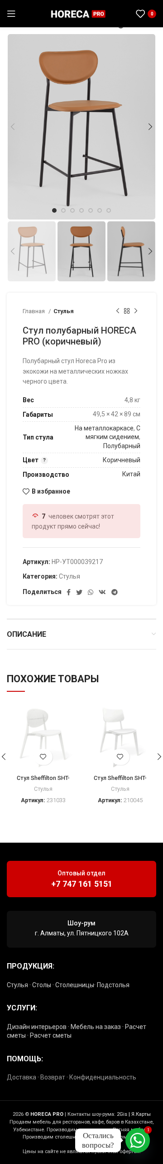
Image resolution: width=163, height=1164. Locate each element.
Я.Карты (141, 1114)
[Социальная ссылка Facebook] (68, 592)
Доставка (21, 1077)
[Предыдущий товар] (117, 311)
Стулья (63, 311)
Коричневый (121, 460)
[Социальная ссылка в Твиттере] (79, 592)
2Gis (122, 1114)
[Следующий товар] (135, 311)
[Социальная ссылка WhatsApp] (120, 14)
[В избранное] (43, 757)
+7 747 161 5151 (81, 884)
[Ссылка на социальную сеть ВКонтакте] (102, 592)
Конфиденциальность (102, 1077)
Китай (131, 474)
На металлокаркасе (104, 428)
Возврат (52, 1077)
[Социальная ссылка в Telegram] (121, 25)
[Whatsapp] (137, 1140)
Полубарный (121, 446)
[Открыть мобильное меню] (11, 14)
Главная (34, 311)
